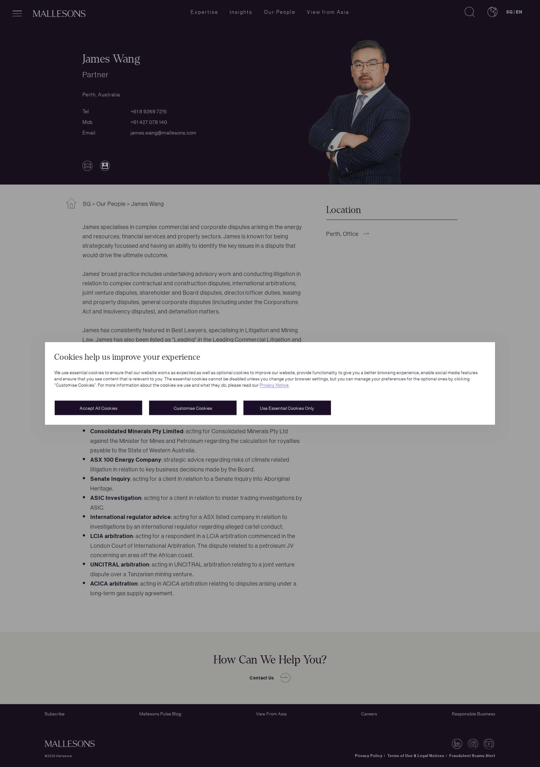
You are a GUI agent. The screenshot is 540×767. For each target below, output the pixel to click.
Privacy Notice (274, 385)
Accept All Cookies (99, 408)
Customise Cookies (193, 408)
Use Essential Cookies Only (287, 408)
